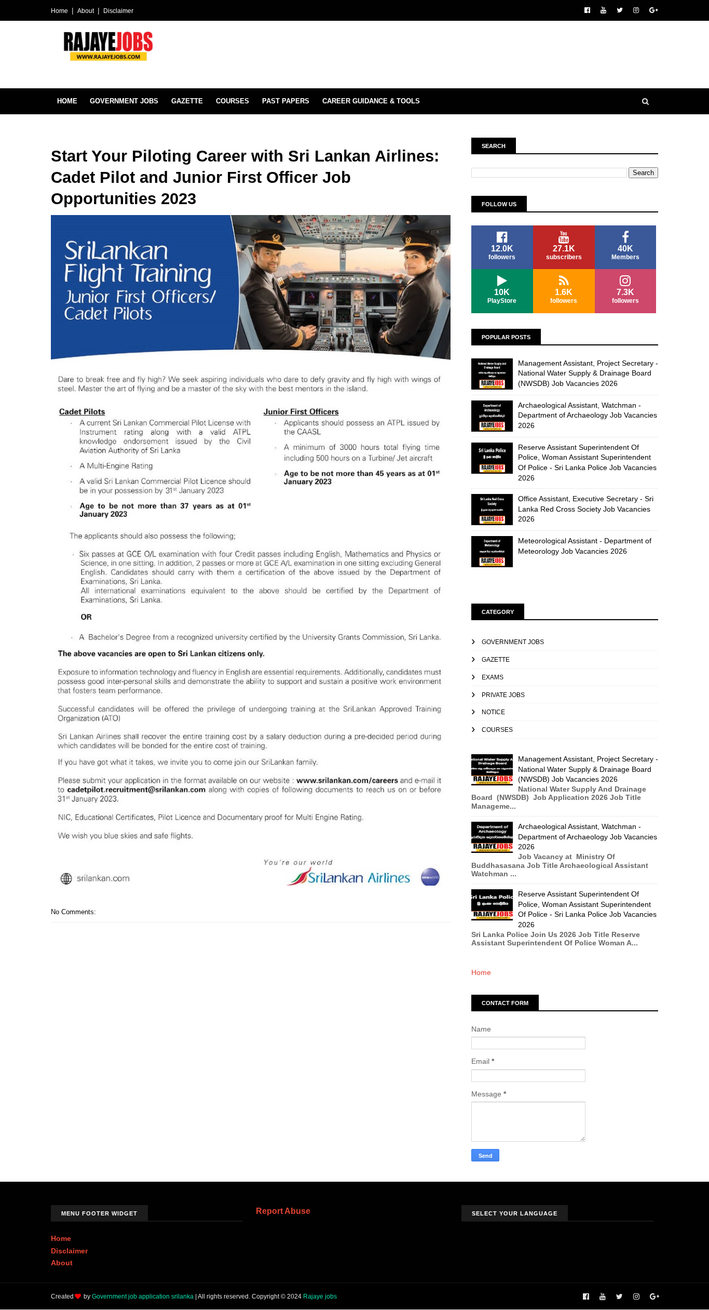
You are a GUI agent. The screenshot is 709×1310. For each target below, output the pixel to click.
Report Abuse (283, 1210)
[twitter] (620, 10)
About (85, 11)
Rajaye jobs (320, 1296)
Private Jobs (503, 695)
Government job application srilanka (143, 1296)
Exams (492, 677)
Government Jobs (124, 101)
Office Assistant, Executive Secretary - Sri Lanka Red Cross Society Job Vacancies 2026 (585, 508)
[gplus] (653, 10)
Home (59, 11)
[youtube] (603, 10)
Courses (232, 101)
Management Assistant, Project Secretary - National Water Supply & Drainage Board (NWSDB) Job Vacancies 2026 (588, 373)
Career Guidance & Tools (371, 101)
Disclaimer (118, 11)
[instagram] (636, 10)
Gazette (187, 101)
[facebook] (587, 10)
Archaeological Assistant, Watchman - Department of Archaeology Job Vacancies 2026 (587, 415)
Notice (493, 712)
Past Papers (285, 101)
